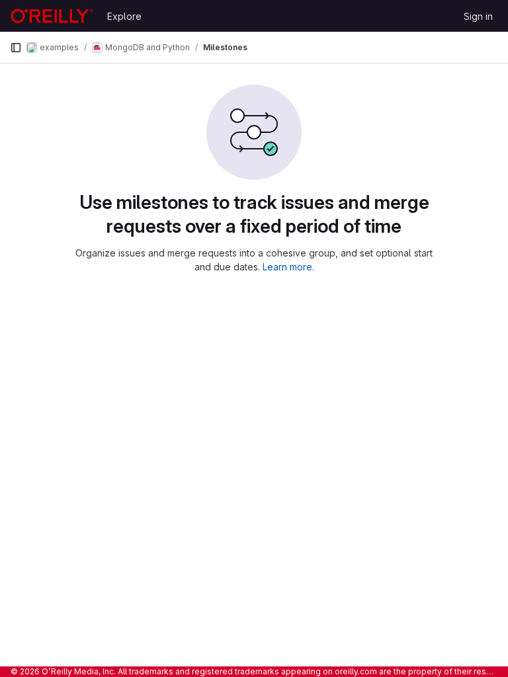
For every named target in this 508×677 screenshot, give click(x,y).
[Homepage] (52, 15)
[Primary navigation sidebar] (15, 47)
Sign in (478, 16)
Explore (124, 16)
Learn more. (288, 266)
